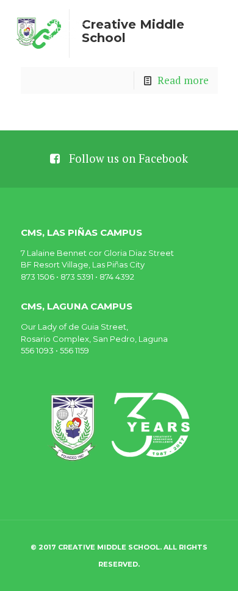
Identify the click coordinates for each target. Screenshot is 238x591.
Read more (183, 80)
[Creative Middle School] (51, 30)
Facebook (163, 158)
